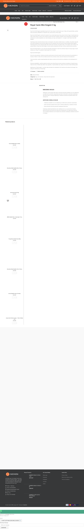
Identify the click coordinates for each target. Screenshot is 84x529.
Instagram (45, 479)
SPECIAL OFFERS (68, 10)
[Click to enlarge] (7, 30)
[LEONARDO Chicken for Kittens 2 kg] (26, 488)
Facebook (45, 477)
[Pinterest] (59, 1)
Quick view (22, 130)
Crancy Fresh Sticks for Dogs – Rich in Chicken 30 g (14, 319)
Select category (53, 5)
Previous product (75, 22)
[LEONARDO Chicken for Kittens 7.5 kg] (26, 479)
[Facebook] (56, 1)
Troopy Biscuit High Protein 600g (14, 239)
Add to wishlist (41, 71)
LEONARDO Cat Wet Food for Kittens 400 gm (34, 495)
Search (60, 5)
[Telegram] (62, 1)
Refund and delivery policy (67, 477)
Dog (34, 21)
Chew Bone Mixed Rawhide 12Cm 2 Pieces (14, 269)
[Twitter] (57, 1)
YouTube (44, 481)
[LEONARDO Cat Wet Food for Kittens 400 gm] (26, 497)
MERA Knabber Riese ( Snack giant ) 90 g (14, 217)
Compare (33, 71)
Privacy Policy (64, 475)
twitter (44, 483)
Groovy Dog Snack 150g (14, 192)
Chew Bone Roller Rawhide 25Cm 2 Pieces (14, 168)
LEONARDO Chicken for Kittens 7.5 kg (34, 476)
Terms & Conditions (65, 479)
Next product (78, 22)
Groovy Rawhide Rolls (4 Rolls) (14, 143)
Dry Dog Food (38, 21)
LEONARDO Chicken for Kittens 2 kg (35, 486)
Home (31, 21)
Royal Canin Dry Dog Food (47, 21)
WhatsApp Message (4, 522)
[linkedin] (61, 1)
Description (42, 85)
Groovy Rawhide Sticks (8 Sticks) (14, 293)
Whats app (45, 475)
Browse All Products (77, 10)
